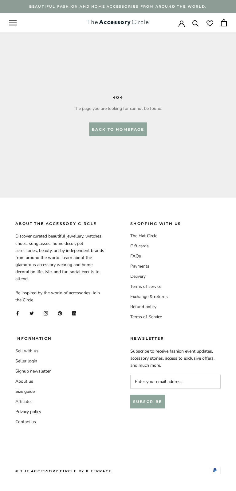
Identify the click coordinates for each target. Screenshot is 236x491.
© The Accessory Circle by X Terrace (63, 471)
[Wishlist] (209, 22)
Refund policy (143, 307)
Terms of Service (146, 317)
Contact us (25, 422)
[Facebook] (17, 313)
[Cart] (224, 22)
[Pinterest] (60, 313)
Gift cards (139, 246)
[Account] (182, 23)
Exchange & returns (149, 297)
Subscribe (147, 401)
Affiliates (24, 401)
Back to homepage (118, 129)
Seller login (26, 361)
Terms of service (145, 286)
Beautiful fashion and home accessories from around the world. (118, 6)
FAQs (135, 256)
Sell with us (26, 351)
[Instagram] (46, 313)
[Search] (195, 23)
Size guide (25, 391)
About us (24, 381)
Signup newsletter (33, 371)
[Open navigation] (13, 22)
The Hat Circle (143, 236)
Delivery (138, 276)
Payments (139, 266)
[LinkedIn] (74, 313)
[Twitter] (32, 313)
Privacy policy (28, 412)
